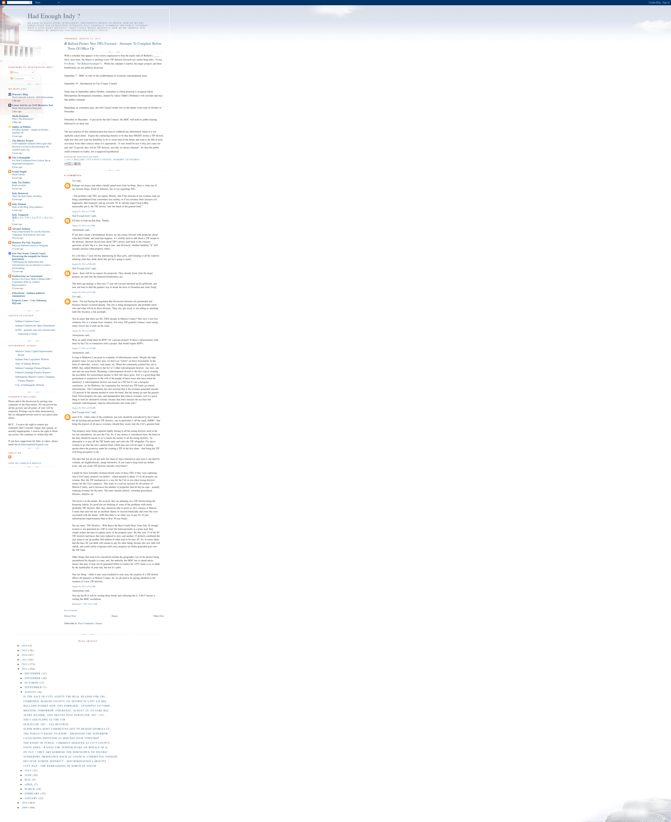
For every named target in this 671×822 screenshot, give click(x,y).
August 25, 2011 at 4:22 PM (83, 225)
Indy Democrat (20, 193)
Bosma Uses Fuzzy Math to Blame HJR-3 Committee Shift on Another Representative (32, 282)
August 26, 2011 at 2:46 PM (83, 330)
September (34, 687)
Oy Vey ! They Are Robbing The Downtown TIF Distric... (67, 752)
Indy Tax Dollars (21, 182)
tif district (132, 159)
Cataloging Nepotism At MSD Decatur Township (61, 738)
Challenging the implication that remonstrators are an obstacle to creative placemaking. (31, 264)
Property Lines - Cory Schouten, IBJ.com (29, 301)
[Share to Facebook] (76, 163)
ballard (79, 159)
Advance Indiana (21, 228)
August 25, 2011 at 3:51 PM (83, 211)
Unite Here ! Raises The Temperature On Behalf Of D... (66, 747)
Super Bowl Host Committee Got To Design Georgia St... (68, 728)
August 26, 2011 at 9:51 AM (83, 292)
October (32, 682)
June (29, 775)
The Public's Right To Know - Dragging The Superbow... (67, 733)
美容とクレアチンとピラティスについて (33, 219)
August (31, 692)
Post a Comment (70, 610)
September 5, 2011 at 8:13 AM (84, 604)
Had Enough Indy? (81, 215)
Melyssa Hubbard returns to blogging (30, 245)
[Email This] (66, 163)
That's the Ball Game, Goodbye (27, 196)
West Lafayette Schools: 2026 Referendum (32, 97)
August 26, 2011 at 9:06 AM (83, 264)
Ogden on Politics (21, 127)
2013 (25, 659)
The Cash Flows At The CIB (44, 719)
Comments (18, 78)
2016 (25, 645)
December (33, 673)
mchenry (118, 159)
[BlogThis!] (69, 163)
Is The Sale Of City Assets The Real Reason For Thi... (65, 696)
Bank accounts (19, 185)
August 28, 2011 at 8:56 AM (83, 407)
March (30, 789)
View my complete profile (24, 463)
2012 (25, 664)
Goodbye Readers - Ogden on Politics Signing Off (30, 131)
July (29, 770)
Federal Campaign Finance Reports (32, 372)
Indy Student (19, 204)
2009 (25, 807)
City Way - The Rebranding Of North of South (59, 765)
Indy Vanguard (20, 215)
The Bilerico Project (23, 140)
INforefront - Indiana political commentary (28, 294)
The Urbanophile (21, 157)
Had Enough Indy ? (54, 15)
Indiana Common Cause (27, 321)
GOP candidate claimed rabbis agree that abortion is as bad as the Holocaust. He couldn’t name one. (31, 146)
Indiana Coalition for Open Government (35, 325)
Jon (74, 180)
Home (115, 616)
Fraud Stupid (19, 171)
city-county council (99, 159)
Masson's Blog (20, 94)
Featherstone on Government (27, 276)
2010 (25, 802)
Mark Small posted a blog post (26, 108)
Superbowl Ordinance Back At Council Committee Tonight (70, 756)
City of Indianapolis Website (29, 385)
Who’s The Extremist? (23, 118)
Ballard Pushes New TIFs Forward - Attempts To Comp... (68, 705)
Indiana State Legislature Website (32, 359)
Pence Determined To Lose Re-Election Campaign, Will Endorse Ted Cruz (31, 233)
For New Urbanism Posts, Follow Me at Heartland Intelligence (31, 162)
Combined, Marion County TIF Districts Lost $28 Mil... (66, 701)
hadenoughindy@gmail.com (34, 444)
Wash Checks (18, 174)
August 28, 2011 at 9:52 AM (83, 586)
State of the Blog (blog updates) (27, 206)
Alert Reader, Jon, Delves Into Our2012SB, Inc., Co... (64, 715)
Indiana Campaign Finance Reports (32, 368)
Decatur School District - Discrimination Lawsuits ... (66, 761)
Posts (16, 72)
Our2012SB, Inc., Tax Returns (46, 724)
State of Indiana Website (27, 363)
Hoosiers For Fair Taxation (26, 242)
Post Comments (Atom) (90, 623)
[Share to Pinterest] (79, 163)
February (33, 793)
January (31, 798)
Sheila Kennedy (20, 116)
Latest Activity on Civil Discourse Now (32, 105)
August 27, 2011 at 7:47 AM (83, 348)
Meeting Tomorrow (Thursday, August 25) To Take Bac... (67, 710)
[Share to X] (72, 163)
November (33, 678)
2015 (25, 650)
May (28, 779)
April (29, 784)
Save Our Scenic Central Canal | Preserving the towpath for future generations (30, 256)
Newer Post (70, 616)
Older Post (158, 616)
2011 (25, 668)
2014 (25, 655)
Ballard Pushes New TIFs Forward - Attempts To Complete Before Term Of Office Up (115, 46)
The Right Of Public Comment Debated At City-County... (68, 742)
